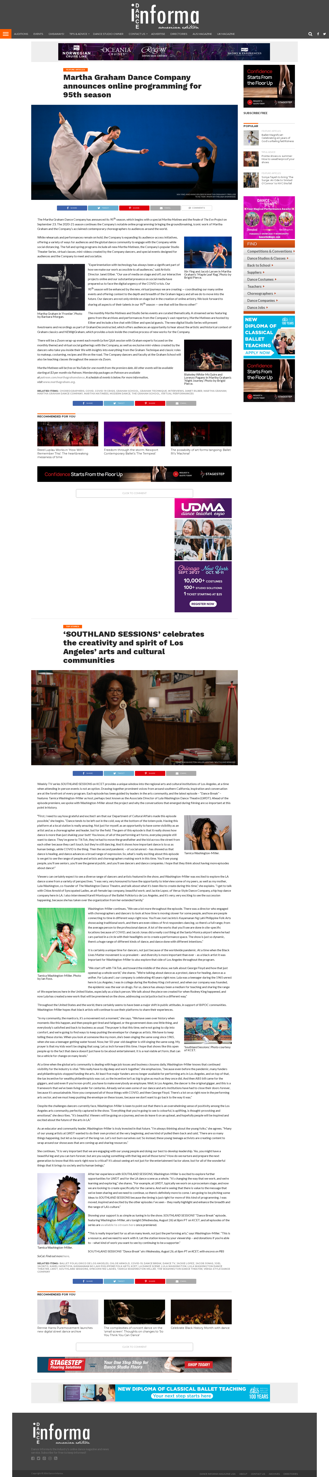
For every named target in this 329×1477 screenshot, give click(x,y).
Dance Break (152, 1263)
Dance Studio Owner (108, 33)
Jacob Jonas (204, 1263)
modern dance (120, 393)
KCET (134, 1266)
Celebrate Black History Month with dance (200, 1328)
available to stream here (118, 1225)
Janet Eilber (193, 390)
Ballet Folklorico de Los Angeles (84, 1263)
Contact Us (137, 33)
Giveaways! (56, 33)
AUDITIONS (21, 33)
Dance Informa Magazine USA (218, 1474)
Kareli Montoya (61, 1266)
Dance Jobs (256, 307)
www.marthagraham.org (59, 382)
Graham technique (153, 390)
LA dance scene (149, 1266)
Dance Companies (261, 300)
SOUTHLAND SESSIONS (73, 1268)
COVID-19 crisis (105, 390)
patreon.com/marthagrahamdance (62, 377)
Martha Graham (215, 390)
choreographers (72, 390)
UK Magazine (226, 33)
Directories (178, 33)
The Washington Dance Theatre (180, 1268)
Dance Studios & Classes (266, 258)
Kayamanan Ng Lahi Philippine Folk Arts (101, 1266)
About (243, 1474)
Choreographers (260, 293)
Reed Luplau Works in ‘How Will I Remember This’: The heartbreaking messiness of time (62, 453)
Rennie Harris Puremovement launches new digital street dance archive (65, 1329)
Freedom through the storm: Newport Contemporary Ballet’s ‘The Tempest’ (131, 451)
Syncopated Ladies (102, 1268)
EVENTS (38, 33)
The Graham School (146, 393)
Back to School (258, 265)
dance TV (169, 1263)
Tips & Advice (78, 33)
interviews (176, 390)
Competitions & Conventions (269, 251)
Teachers (254, 286)
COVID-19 (137, 1263)
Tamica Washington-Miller (136, 1268)
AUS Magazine (202, 33)
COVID (89, 390)
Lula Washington (173, 1266)
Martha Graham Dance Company (60, 393)
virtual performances (177, 393)
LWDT (54, 1268)
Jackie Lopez (185, 1263)
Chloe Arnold (120, 1263)
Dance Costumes (260, 279)
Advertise (158, 33)
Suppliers (254, 272)
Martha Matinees (96, 393)
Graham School (127, 390)
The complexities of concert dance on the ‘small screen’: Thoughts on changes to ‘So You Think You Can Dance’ (133, 1331)
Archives (274, 1474)
